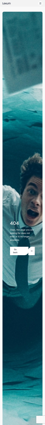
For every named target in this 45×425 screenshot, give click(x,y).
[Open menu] (40, 3)
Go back (15, 251)
